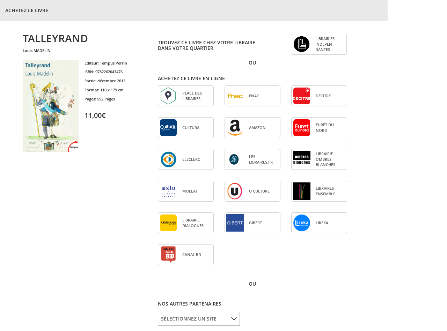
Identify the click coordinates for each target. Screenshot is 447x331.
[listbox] (199, 319)
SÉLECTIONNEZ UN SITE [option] (189, 318)
